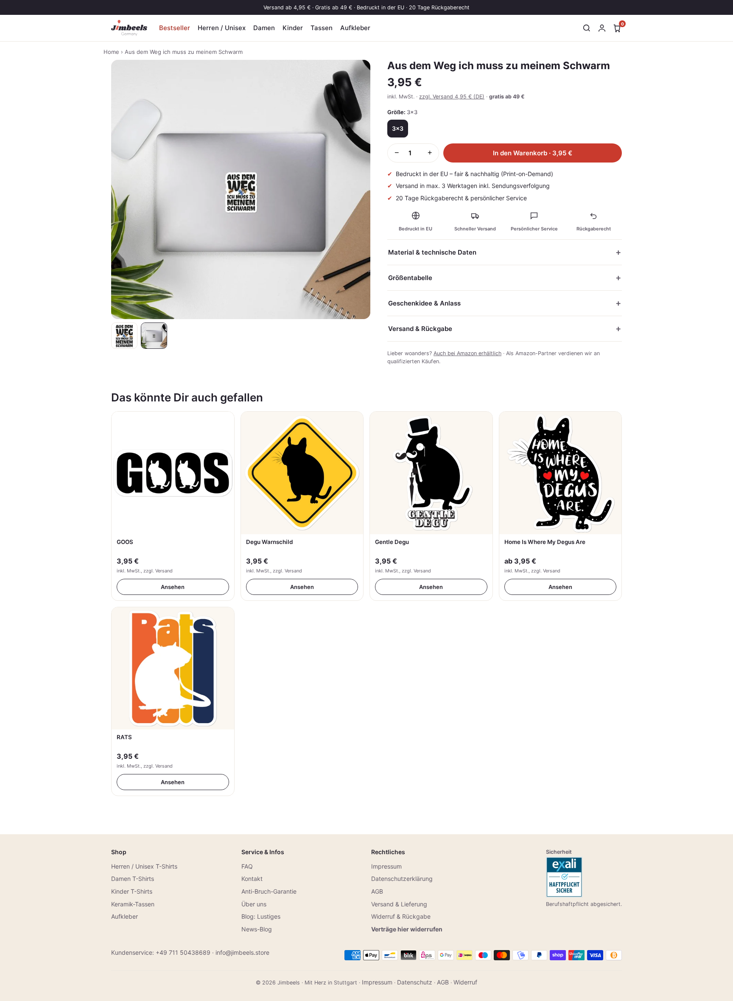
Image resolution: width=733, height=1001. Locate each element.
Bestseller (174, 28)
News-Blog (256, 929)
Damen (264, 28)
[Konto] (602, 28)
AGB (377, 891)
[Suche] (586, 28)
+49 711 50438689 (183, 952)
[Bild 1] (124, 335)
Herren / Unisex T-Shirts (144, 866)
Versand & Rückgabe (420, 329)
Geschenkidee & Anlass (424, 303)
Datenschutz (414, 982)
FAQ (247, 866)
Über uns (253, 904)
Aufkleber (355, 28)
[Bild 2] (154, 335)
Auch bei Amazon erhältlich (467, 353)
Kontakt (252, 878)
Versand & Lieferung (399, 904)
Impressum (386, 866)
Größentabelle (410, 278)
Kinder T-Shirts (131, 891)
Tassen (322, 28)
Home (111, 51)
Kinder (293, 28)
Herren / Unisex (222, 28)
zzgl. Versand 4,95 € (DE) (451, 96)
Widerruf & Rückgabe (401, 916)
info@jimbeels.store (242, 952)
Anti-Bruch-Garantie (269, 891)
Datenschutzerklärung (402, 878)
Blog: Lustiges (260, 916)
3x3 (397, 128)
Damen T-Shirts (132, 878)
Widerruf (465, 982)
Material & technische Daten (432, 252)
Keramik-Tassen (132, 904)
